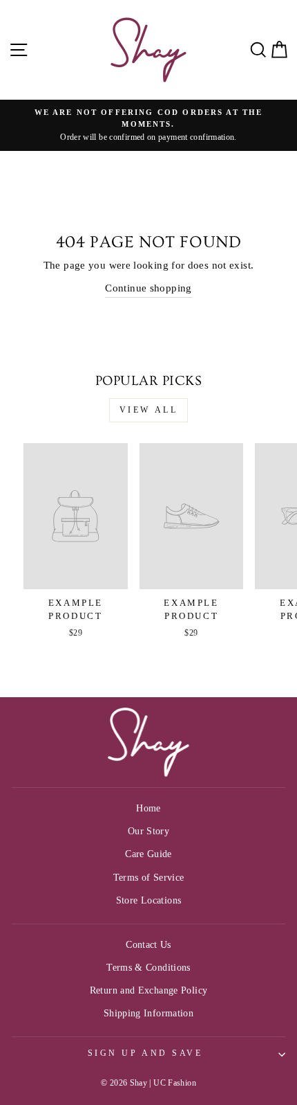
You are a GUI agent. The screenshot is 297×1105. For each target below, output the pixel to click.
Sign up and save (145, 1053)
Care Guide (148, 854)
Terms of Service (148, 877)
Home (148, 808)
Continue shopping (148, 288)
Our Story (148, 831)
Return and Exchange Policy (149, 990)
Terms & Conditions (148, 967)
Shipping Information (148, 1013)
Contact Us (148, 945)
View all (148, 410)
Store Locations (149, 900)
